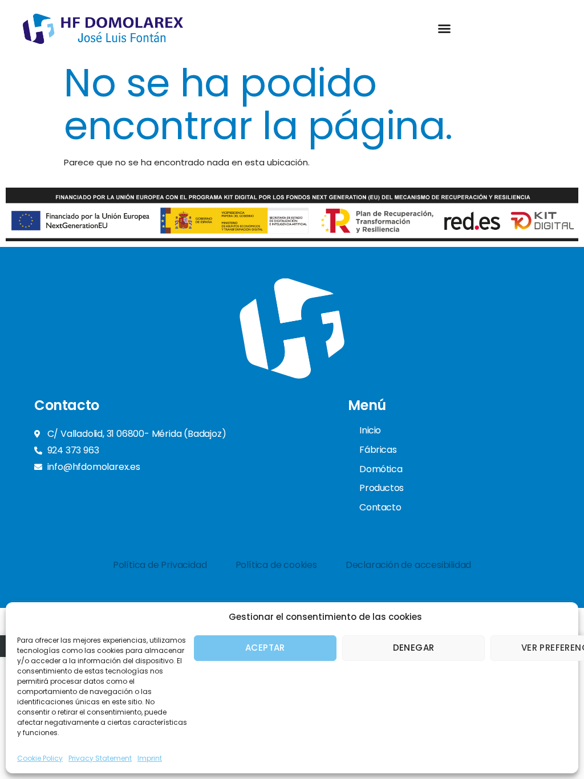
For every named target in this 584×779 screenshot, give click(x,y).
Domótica (380, 469)
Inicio (370, 430)
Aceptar (265, 648)
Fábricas (377, 449)
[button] (444, 28)
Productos (381, 487)
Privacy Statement (100, 758)
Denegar (414, 648)
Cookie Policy (40, 758)
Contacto (380, 507)
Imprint (149, 758)
